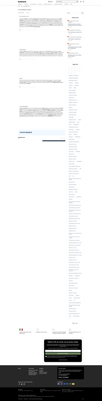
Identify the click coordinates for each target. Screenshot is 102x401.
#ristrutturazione (71, 139)
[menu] (51, 4)
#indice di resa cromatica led (74, 173)
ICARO (26, 18)
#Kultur (75, 87)
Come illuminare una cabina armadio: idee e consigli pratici (75, 48)
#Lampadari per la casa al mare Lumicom (74, 237)
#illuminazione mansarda (73, 283)
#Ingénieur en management (73, 75)
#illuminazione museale (73, 156)
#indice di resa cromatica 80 (73, 171)
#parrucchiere (71, 295)
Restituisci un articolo (33, 372)
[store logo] (22, 1)
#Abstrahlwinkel (77, 136)
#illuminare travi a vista (73, 247)
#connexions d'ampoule (73, 95)
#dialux (70, 134)
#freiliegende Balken (72, 92)
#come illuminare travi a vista (74, 264)
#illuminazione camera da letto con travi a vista (75, 211)
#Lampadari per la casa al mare (74, 240)
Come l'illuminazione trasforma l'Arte (75, 32)
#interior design (71, 163)
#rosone (70, 300)
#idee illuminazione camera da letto (75, 205)
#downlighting (79, 161)
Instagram (24, 384)
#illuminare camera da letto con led (75, 213)
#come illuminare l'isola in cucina (74, 223)
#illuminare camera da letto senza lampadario (74, 202)
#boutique (76, 82)
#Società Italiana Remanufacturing (74, 302)
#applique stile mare (72, 230)
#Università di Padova (72, 308)
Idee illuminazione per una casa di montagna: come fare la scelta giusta (75, 25)
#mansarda (71, 280)
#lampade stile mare (72, 225)
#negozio (70, 290)
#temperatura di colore (73, 144)
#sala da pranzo (71, 196)
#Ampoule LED (71, 97)
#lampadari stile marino (73, 228)
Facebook (19, 384)
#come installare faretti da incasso (74, 166)
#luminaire (70, 107)
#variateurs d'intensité (72, 112)
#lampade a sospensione (73, 102)
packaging (50, 114)
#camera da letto (72, 194)
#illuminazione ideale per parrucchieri (75, 273)
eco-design (31, 25)
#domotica (70, 199)
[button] (51, 1)
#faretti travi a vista (72, 257)
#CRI (80, 168)
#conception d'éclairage (73, 146)
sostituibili (51, 24)
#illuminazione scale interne (73, 278)
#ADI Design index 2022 (73, 80)
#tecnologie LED (71, 182)
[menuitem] (20, 4)
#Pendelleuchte (76, 124)
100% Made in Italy (36, 26)
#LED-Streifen (71, 117)
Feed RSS (76, 323)
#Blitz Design (78, 151)
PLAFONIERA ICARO (26, 6)
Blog (21, 6)
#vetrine (70, 297)
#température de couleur (73, 149)
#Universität (77, 85)
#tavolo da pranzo (77, 297)
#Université (71, 82)
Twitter (22, 384)
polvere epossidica (46, 109)
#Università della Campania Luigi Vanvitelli (74, 306)
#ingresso (77, 295)
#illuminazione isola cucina (73, 216)
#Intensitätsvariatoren (72, 114)
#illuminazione (71, 129)
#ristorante (78, 129)
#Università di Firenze (72, 311)
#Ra (73, 176)
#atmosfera (71, 275)
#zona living (71, 191)
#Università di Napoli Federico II (74, 313)
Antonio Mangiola (21, 12)
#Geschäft (70, 85)
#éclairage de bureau (72, 119)
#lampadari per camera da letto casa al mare (75, 234)
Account (80, 1)
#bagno (76, 191)
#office (70, 124)
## (74, 300)
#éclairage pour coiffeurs (73, 109)
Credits (83, 398)
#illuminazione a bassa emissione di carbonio (75, 179)
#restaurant (71, 136)
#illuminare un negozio (72, 292)
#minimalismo (79, 196)
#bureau (79, 119)
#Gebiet (70, 87)
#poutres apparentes (72, 90)
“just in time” (21, 24)
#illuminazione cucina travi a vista (74, 262)
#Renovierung (71, 151)
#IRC (70, 176)
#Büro (78, 122)
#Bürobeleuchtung (72, 122)
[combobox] (67, 2)
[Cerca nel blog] (82, 13)
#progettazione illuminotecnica (74, 141)
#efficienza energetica (72, 184)
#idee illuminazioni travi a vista (74, 267)
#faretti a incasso (72, 161)
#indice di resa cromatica (73, 168)
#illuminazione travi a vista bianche (75, 245)
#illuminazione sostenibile (73, 189)
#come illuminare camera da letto (74, 207)
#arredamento (77, 275)
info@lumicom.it (64, 375)
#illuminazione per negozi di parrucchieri (73, 270)
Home (19, 6)
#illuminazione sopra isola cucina (74, 218)
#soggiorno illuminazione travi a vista (75, 242)
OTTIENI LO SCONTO (63, 353)
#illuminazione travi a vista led (74, 250)
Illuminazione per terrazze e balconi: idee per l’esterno (74, 56)
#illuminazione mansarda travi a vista (75, 252)
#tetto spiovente (71, 285)
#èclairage (75, 134)
